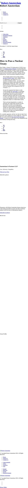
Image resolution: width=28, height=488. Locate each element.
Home (4, 12)
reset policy (15, 91)
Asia (4, 38)
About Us (5, 13)
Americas (5, 37)
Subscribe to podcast (5, 212)
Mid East (5, 41)
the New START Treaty (8, 78)
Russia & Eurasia (7, 42)
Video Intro (5, 34)
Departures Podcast (7, 35)
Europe (4, 39)
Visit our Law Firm (4, 172)
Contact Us (5, 14)
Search (1, 23)
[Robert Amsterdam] (10, 3)
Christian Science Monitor (10, 68)
